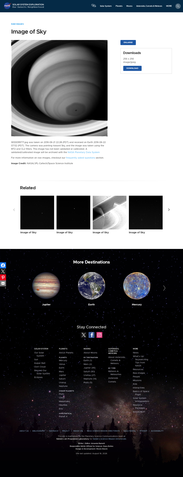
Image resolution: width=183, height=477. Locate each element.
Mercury (137, 304)
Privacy (66, 431)
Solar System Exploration (28, 4)
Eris (61, 409)
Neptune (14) (90, 379)
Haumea (63, 405)
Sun (36, 359)
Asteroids (113, 378)
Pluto (61, 394)
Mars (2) (88, 364)
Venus (62, 364)
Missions (137, 380)
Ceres (62, 398)
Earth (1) (88, 360)
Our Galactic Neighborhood (28, 8)
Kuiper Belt (39, 363)
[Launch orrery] (93, 6)
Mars (61, 372)
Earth (91, 304)
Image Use (78, 431)
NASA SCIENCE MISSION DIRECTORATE (103, 431)
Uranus (62, 382)
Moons (87, 349)
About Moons (90, 353)
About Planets (66, 353)
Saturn (62, 379)
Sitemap (143, 431)
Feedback (53, 431)
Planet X (63, 416)
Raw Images (17, 24)
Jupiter (46, 304)
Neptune (63, 386)
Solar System (41, 349)
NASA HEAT (139, 412)
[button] (169, 6)
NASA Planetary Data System (84, 152)
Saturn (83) (89, 372)
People (136, 377)
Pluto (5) (88, 382)
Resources (138, 369)
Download (132, 68)
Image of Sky (28, 232)
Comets (112, 382)
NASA (7, 6)
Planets (63, 349)
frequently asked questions (80, 158)
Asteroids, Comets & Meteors (113, 351)
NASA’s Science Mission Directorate (109, 439)
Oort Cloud (40, 367)
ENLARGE (128, 42)
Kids (135, 384)
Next (169, 209)
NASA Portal (130, 431)
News (136, 353)
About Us (24, 431)
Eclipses (38, 377)
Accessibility (157, 431)
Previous (14, 209)
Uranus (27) (89, 375)
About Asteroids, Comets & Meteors (117, 360)
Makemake (64, 401)
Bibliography (38, 431)
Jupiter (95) (90, 368)
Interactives (139, 388)
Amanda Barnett (98, 443)
